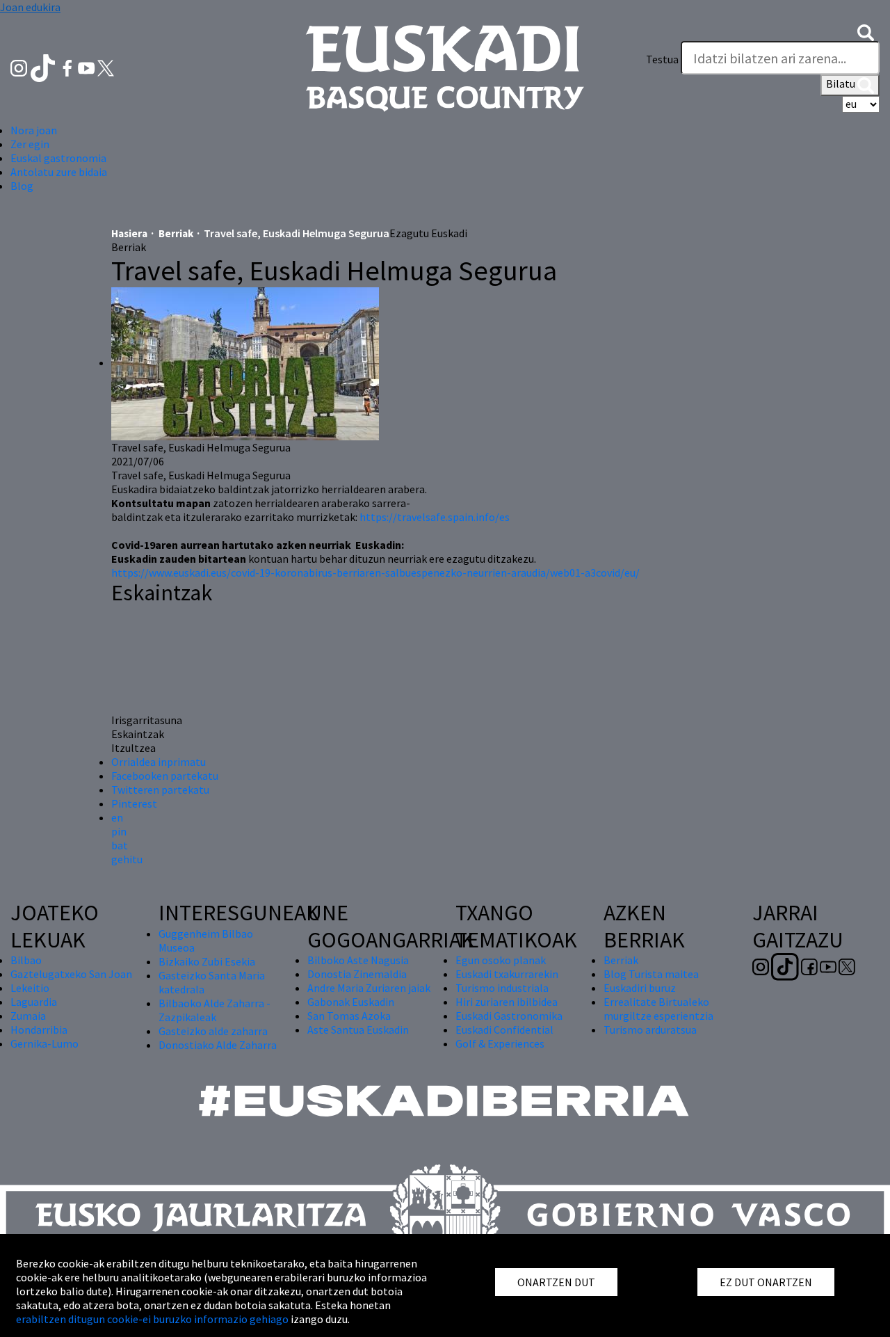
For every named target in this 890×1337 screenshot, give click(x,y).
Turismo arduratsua (650, 1029)
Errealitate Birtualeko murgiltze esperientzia (658, 1009)
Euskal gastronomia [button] (58, 158)
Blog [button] (21, 186)
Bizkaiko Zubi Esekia (207, 961)
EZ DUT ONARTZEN (766, 1282)
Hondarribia (38, 1029)
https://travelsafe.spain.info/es (434, 517)
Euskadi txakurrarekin (506, 974)
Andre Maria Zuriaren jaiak (368, 988)
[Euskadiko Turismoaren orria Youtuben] (87, 67)
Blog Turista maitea (651, 974)
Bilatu (841, 83)
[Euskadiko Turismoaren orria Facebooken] (68, 67)
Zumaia (28, 1016)
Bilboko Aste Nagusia (358, 960)
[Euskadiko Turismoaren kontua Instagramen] (19, 67)
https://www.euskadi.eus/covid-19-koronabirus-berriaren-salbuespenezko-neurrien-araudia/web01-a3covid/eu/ (375, 572)
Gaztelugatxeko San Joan (71, 974)
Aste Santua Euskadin (358, 1029)
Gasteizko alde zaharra (213, 1031)
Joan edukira (30, 7)
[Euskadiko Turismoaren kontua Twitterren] (105, 67)
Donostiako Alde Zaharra (218, 1045)
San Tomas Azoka (349, 1016)
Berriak (176, 233)
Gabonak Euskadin (350, 1002)
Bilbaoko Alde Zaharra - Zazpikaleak (214, 1010)
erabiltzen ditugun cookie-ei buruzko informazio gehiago (152, 1319)
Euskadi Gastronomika (509, 1016)
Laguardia (33, 1002)
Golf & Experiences (499, 1043)
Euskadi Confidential (504, 1029)
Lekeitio (29, 988)
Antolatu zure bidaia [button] (58, 172)
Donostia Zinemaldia (357, 974)
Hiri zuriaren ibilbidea (506, 1002)
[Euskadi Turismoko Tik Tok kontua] (44, 67)
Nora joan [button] (33, 130)
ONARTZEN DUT (556, 1282)
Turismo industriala (502, 988)
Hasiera (129, 233)
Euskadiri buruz (640, 988)
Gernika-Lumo (44, 1043)
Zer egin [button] (29, 144)
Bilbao (26, 960)
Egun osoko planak (500, 960)
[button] (865, 31)
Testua (662, 59)
